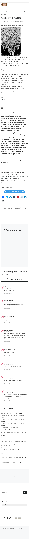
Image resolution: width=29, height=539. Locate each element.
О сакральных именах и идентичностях (11, 457)
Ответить (8, 293)
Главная (3, 11)
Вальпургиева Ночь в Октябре (9, 413)
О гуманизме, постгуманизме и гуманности (12, 437)
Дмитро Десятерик (9, 330)
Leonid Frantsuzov (9, 316)
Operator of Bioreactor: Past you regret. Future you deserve (13, 432)
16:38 (11, 331)
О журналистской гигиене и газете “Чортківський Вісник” (14, 452)
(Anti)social (9, 11)
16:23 (11, 317)
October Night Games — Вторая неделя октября (13, 419)
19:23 (11, 364)
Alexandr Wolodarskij (9, 391)
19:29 (11, 392)
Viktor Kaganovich (9, 286)
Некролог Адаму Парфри (7, 449)
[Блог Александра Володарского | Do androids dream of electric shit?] (4, 4)
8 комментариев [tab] (14, 279)
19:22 (11, 350)
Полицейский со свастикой (8, 462)
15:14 (11, 288)
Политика (15, 11)
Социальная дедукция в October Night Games (12, 415)
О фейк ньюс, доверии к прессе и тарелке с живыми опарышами (12, 444)
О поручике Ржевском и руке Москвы (10, 441)
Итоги (2, 429)
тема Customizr (22, 532)
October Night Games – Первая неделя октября (13, 423)
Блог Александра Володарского (15, 528)
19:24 (11, 378)
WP (10, 532)
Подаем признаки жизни (7, 427)
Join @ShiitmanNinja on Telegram (15, 191)
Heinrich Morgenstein (9, 349)
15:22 (11, 302)
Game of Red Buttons (6, 460)
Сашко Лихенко (8, 300)
